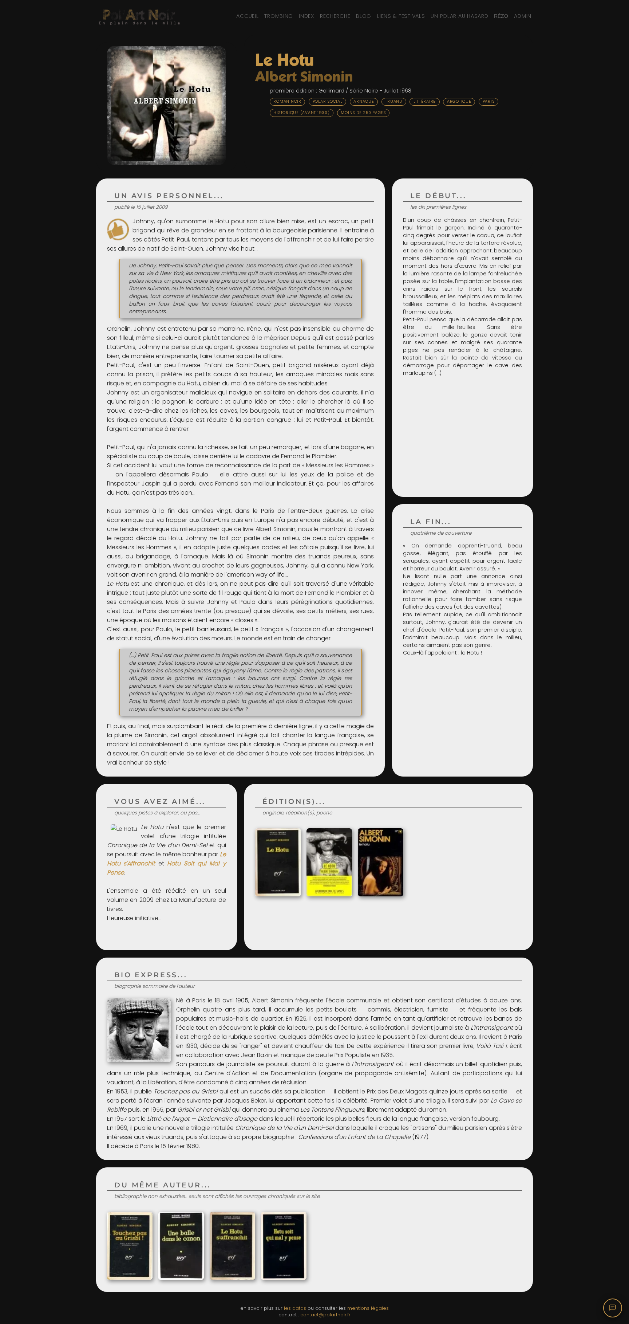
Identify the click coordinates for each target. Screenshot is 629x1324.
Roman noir (287, 101)
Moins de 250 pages (363, 112)
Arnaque (363, 101)
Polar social (328, 101)
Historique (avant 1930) (301, 112)
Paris (489, 101)
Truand (393, 101)
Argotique (459, 101)
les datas (295, 1308)
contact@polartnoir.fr (325, 1315)
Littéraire (425, 101)
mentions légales (368, 1308)
